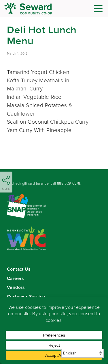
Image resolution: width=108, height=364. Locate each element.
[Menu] (99, 9)
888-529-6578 (68, 183)
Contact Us (18, 269)
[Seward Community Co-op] (38, 8)
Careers (15, 278)
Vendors (16, 287)
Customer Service (26, 296)
